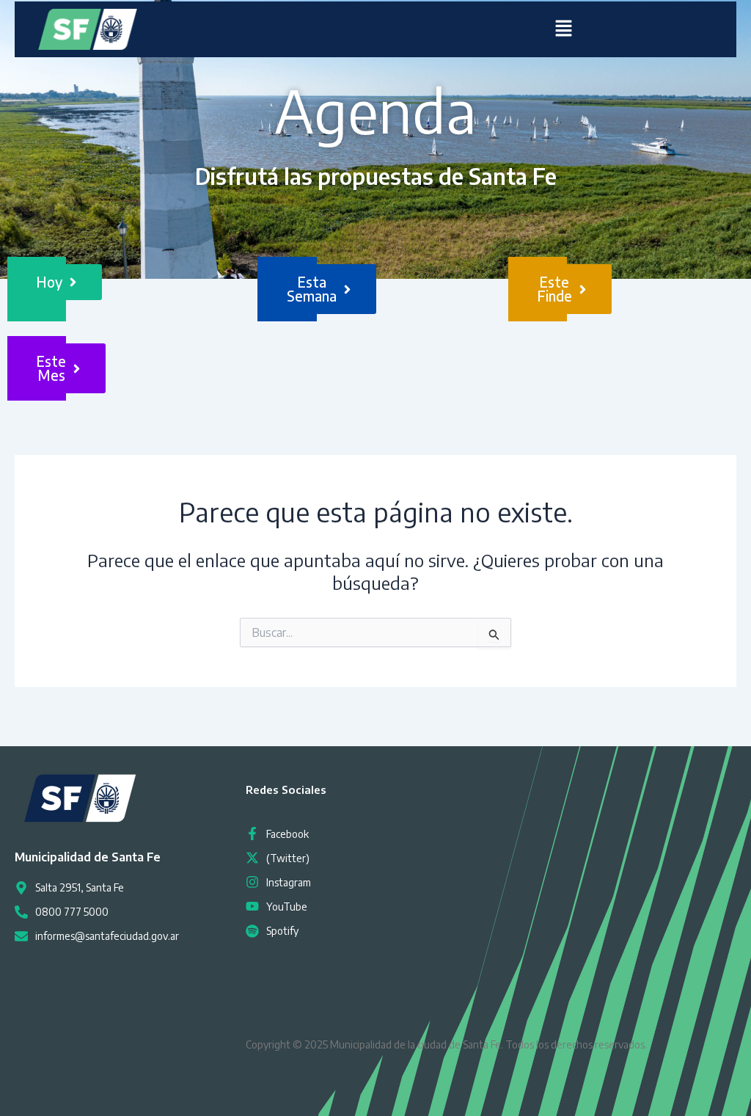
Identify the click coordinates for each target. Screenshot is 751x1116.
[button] (563, 29)
